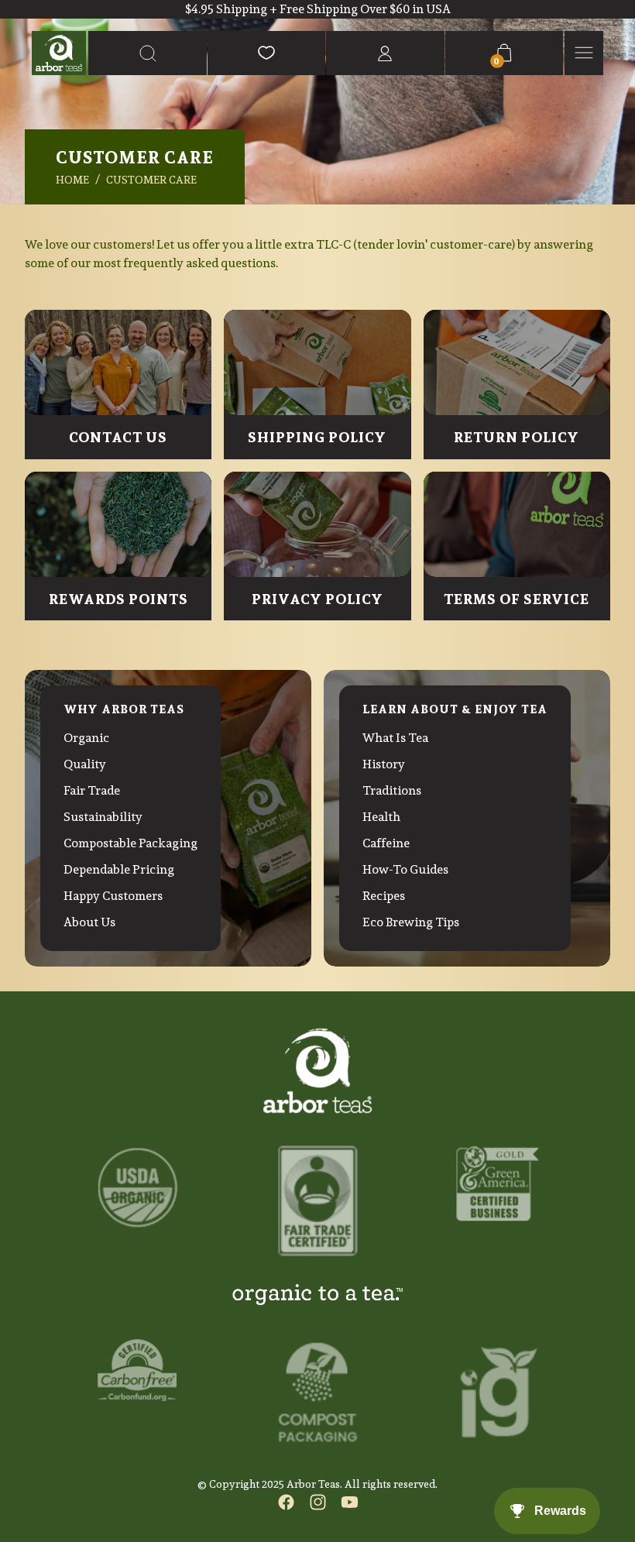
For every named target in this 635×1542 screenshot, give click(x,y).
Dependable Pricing (119, 869)
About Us (89, 922)
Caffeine (386, 843)
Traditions (391, 790)
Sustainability (103, 816)
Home (72, 179)
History (383, 764)
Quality (85, 764)
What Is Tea (395, 737)
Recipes (383, 895)
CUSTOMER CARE (151, 179)
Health (381, 816)
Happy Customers (113, 895)
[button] (147, 53)
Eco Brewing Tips (410, 922)
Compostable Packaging (130, 843)
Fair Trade (92, 790)
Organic (86, 737)
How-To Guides (405, 869)
